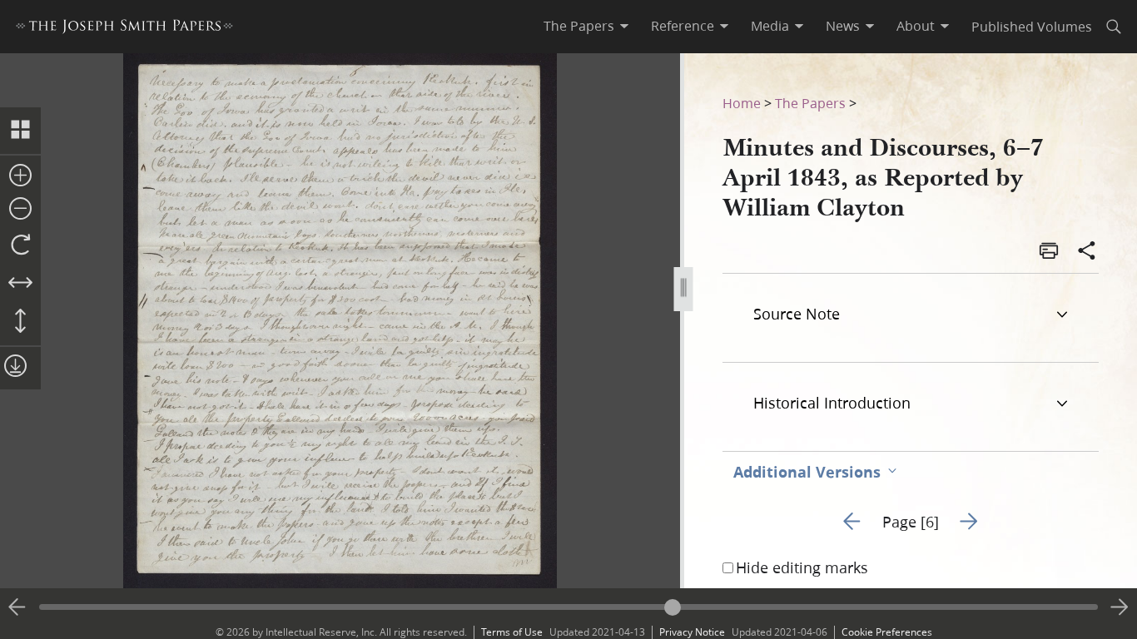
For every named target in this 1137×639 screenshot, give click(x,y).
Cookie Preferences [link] (887, 632)
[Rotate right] (20, 245)
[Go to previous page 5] (17, 607)
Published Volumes (1031, 26)
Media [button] (770, 26)
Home (741, 102)
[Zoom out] (20, 209)
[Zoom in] (20, 176)
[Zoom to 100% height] (20, 322)
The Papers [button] (579, 26)
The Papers (810, 102)
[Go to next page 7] (1119, 607)
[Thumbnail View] (20, 130)
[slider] (568, 607)
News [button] (843, 26)
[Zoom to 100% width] (20, 284)
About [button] (915, 26)
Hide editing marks (802, 567)
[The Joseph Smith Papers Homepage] (124, 28)
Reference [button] (682, 26)
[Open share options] (1087, 252)
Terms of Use (512, 632)
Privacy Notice (692, 632)
